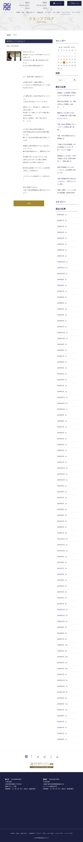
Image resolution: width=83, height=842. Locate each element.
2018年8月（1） (62, 739)
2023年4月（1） (62, 444)
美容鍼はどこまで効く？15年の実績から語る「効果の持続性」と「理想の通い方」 (66, 158)
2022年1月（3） (62, 533)
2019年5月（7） (62, 721)
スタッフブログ (65, 12)
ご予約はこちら (74, 3)
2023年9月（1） (62, 415)
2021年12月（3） (63, 539)
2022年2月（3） (62, 527)
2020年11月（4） (62, 615)
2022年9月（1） (62, 486)
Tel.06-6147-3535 (54, 779)
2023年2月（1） (62, 456)
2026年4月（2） (62, 238)
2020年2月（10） (63, 668)
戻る (29, 203)
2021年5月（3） (62, 580)
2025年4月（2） (62, 309)
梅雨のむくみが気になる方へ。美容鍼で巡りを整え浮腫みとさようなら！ (66, 115)
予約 (44, 833)
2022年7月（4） (62, 497)
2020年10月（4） (63, 621)
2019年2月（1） (62, 733)
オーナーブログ (76, 12)
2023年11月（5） (62, 403)
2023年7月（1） (62, 427)
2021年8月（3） (62, 562)
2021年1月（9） (62, 604)
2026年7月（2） (62, 220)
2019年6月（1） (62, 716)
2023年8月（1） (62, 421)
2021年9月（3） (62, 556)
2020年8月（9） (62, 633)
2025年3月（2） (62, 315)
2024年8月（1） (62, 350)
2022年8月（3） (62, 492)
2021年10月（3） (63, 551)
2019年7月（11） (62, 710)
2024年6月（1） (62, 362)
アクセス (47, 12)
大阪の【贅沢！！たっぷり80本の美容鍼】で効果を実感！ (66, 191)
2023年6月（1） (62, 433)
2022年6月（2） (62, 503)
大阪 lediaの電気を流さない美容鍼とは (66, 137)
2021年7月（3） (62, 568)
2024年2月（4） (62, 385)
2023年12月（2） (63, 397)
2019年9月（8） (62, 698)
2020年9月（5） (62, 627)
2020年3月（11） (62, 662)
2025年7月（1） (62, 291)
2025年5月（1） (62, 303)
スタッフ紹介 (56, 12)
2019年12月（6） (63, 680)
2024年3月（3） (62, 379)
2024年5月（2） (62, 368)
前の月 (60, 47)
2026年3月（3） (62, 244)
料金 (23, 12)
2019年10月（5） (63, 692)
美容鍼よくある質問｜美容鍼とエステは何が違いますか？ (66, 94)
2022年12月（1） (63, 468)
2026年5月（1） (62, 232)
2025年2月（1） (62, 321)
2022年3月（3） (62, 521)
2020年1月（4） (62, 674)
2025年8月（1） (62, 285)
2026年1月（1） (62, 256)
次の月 (73, 47)
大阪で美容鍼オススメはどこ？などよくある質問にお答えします (66, 170)
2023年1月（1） (62, 462)
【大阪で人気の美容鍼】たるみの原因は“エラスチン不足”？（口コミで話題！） (66, 147)
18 (64, 62)
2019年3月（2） (62, 727)
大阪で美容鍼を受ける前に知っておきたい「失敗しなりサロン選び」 (66, 181)
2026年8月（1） (62, 214)
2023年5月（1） (62, 438)
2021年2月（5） (62, 598)
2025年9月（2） (62, 279)
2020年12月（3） (63, 609)
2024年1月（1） (62, 391)
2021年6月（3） (62, 574)
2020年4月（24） (63, 657)
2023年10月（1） (63, 409)
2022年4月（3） (62, 515)
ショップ (58, 3)
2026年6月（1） (62, 226)
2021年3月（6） (62, 592)
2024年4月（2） (62, 374)
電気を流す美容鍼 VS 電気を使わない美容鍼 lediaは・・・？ (66, 104)
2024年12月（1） (63, 332)
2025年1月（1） (62, 326)
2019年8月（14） (63, 704)
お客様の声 (40, 12)
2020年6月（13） (63, 645)
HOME (18, 12)
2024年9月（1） (62, 344)
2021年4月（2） (62, 586)
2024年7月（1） (62, 356)
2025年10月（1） (63, 273)
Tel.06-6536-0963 (16, 779)
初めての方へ (30, 12)
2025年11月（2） (62, 267)
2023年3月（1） (62, 450)
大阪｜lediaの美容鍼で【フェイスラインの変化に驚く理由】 (66, 127)
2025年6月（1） (62, 297)
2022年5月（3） (62, 509)
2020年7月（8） (62, 639)
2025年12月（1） (63, 262)
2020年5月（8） (62, 651)
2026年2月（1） (62, 250)
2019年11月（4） (62, 686)
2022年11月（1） (62, 474)
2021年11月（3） (62, 545)
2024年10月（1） (63, 338)
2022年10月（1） (63, 480)
